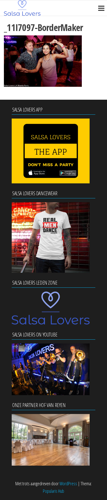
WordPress (68, 483)
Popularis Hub (53, 491)
